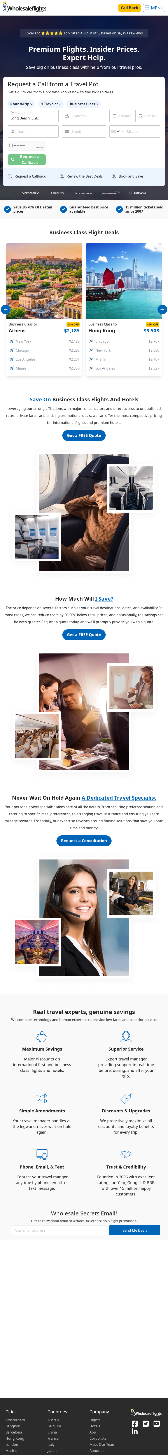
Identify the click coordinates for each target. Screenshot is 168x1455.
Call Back (129, 7)
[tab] (64, 373)
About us (96, 1450)
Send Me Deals (135, 1230)
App (92, 1432)
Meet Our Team (102, 1444)
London (11, 1444)
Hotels (94, 1426)
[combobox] (33, 116)
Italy (50, 1444)
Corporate (98, 1438)
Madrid (11, 1450)
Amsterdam (15, 1420)
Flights (94, 1420)
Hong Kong (14, 1438)
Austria (53, 1420)
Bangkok (12, 1426)
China (52, 1432)
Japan (52, 1450)
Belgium (54, 1426)
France (53, 1438)
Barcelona (13, 1432)
